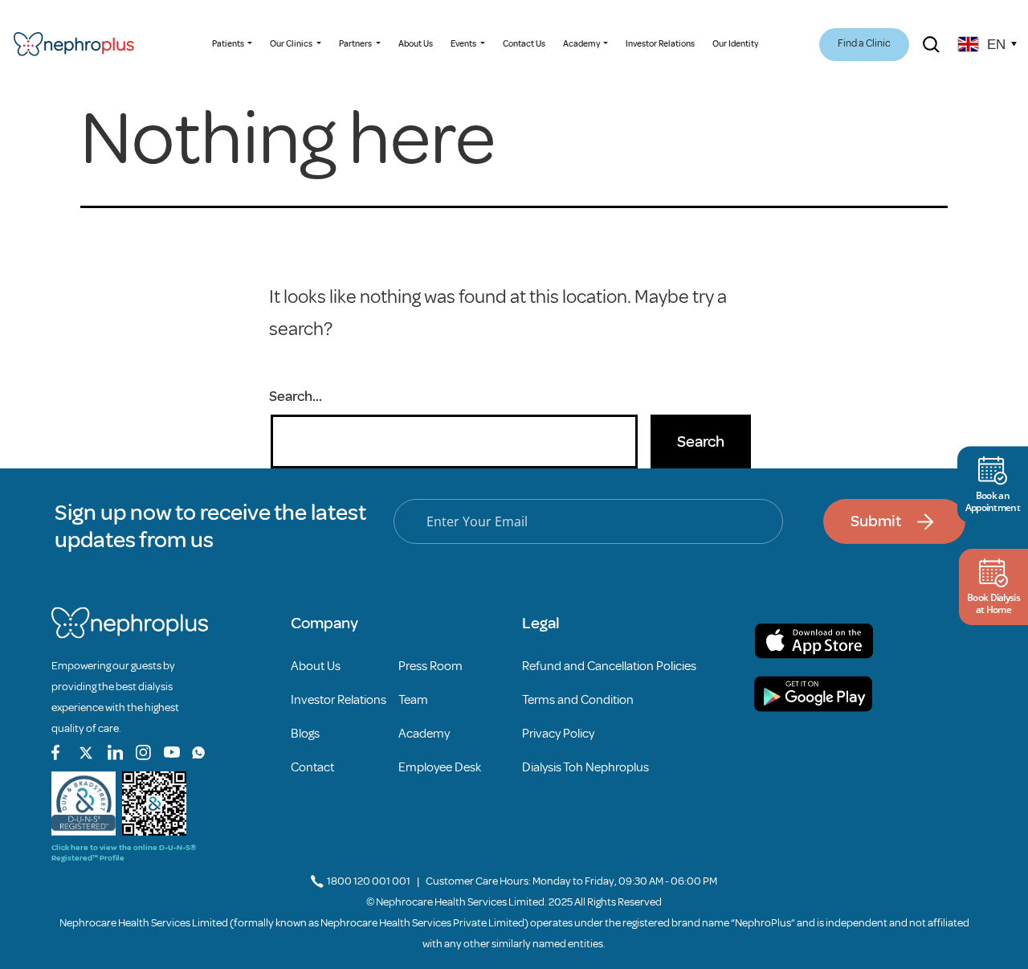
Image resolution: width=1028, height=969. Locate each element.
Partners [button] (356, 44)
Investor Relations (660, 44)
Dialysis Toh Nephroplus (585, 767)
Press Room (430, 666)
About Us (415, 44)
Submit (876, 521)
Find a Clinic (864, 43)
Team (413, 700)
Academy (424, 734)
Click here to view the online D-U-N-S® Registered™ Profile (123, 852)
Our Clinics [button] (292, 44)
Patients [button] (229, 44)
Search (700, 441)
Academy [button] (582, 44)
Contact (312, 767)
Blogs (305, 734)
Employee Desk (439, 767)
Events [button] (464, 44)
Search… (295, 396)
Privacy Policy (558, 734)
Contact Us (524, 44)
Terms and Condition (578, 700)
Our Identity (735, 44)
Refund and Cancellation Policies (609, 666)
